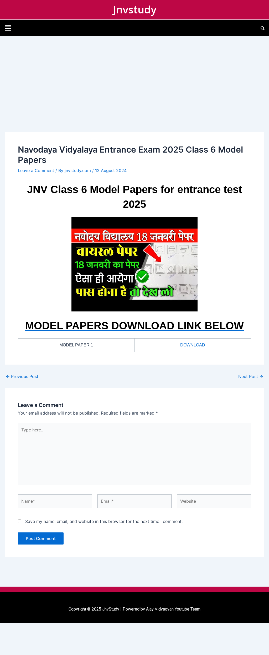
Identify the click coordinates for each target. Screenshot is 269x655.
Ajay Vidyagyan (160, 609)
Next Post (250, 376)
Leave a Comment (36, 170)
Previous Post (22, 376)
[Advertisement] (134, 76)
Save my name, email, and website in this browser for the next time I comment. (104, 521)
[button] (8, 28)
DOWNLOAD (192, 345)
